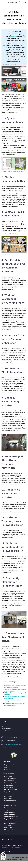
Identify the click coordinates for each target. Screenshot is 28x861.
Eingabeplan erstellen (10, 800)
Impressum (17, 847)
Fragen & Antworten (9, 765)
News (5, 767)
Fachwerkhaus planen (10, 805)
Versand (18, 843)
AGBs (14, 845)
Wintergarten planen (9, 830)
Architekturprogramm (10, 778)
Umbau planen (8, 827)
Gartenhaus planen (9, 812)
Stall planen (7, 825)
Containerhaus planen (10, 794)
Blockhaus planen (9, 785)
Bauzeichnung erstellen (10, 783)
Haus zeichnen (8, 807)
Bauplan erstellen (9, 780)
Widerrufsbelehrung (6, 845)
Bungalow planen (8, 787)
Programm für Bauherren (11, 819)
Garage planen (8, 810)
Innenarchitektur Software (11, 816)
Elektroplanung (8, 798)
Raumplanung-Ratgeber (15, 856)
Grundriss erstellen (9, 814)
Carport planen (8, 791)
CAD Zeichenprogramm (10, 789)
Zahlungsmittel (5, 847)
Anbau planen (8, 776)
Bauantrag (14, 36)
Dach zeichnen (8, 796)
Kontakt (11, 843)
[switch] (3, 859)
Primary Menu (25, 2)
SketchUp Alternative (10, 823)
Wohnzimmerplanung (6, 857)
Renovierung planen (9, 821)
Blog (12, 847)
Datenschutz (21, 845)
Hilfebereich (7, 769)
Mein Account (5, 843)
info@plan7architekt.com (14, 744)
